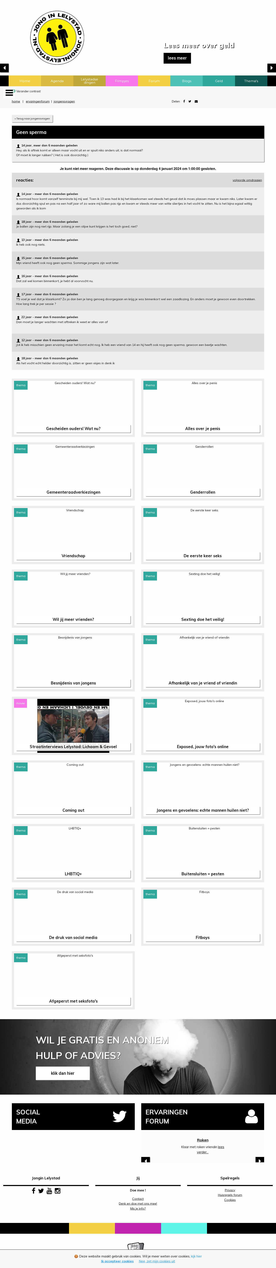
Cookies (230, 1200)
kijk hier (196, 1256)
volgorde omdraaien (247, 180)
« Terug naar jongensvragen (32, 118)
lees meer (113, 58)
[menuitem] (25, 80)
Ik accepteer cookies (117, 1261)
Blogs (186, 81)
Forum (154, 81)
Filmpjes (122, 81)
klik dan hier (62, 1073)
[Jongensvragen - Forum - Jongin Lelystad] (42, 32)
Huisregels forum (230, 1195)
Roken (203, 1140)
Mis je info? (138, 1208)
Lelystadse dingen (89, 81)
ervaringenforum (38, 101)
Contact (138, 1199)
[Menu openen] (9, 92)
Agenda (57, 81)
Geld (219, 81)
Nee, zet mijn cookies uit (157, 1261)
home (16, 101)
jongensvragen (64, 101)
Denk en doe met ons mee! (138, 1203)
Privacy (230, 1190)
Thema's (251, 81)
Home (25, 81)
